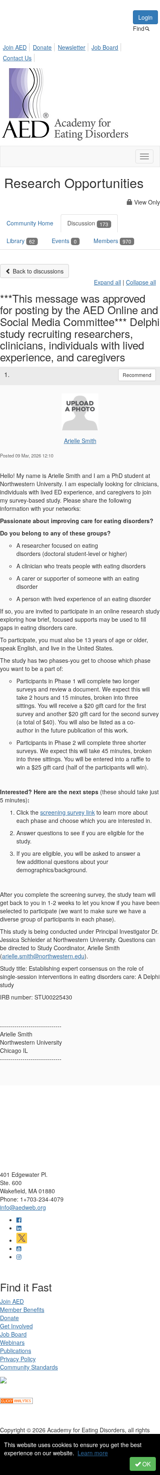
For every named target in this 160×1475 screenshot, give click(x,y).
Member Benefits (22, 1309)
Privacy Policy (18, 1359)
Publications (15, 1350)
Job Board (104, 47)
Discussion (87, 223)
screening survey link (67, 812)
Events (64, 241)
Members (112, 241)
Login (145, 17)
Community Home (30, 223)
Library (21, 241)
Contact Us (17, 58)
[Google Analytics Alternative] (16, 1400)
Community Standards (29, 1367)
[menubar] (80, 51)
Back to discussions (37, 271)
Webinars (12, 1342)
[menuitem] (17, 46)
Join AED (15, 47)
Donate (42, 47)
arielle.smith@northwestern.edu (43, 956)
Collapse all (141, 282)
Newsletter (71, 47)
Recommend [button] (137, 374)
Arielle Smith (80, 441)
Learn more (93, 1453)
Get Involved (16, 1326)
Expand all (107, 282)
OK (146, 1464)
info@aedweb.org (23, 1207)
